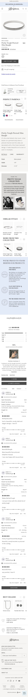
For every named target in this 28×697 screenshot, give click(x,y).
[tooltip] (19, 361)
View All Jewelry (19, 119)
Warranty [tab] (20, 154)
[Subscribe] (24, 655)
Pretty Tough (4, 40)
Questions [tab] (12, 375)
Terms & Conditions (12, 686)
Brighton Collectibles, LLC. (11, 689)
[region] (14, 354)
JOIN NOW (10, 622)
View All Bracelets (9, 119)
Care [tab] (11, 154)
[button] (2, 9)
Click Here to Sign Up (10, 664)
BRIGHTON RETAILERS (12, 692)
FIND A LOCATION (12, 632)
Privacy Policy (4, 686)
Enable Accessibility (14, 1)
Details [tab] (4, 154)
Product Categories (22, 686)
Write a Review (17, 384)
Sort (13, 388)
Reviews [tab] (4, 375)
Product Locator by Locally (8, 74)
